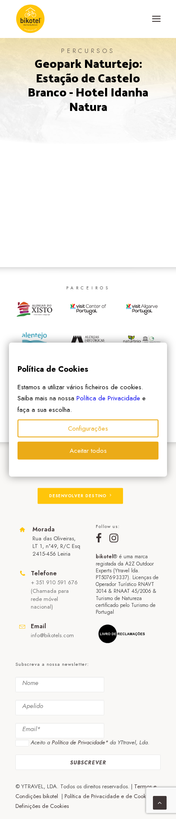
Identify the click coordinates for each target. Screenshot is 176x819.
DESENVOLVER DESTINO (77, 495)
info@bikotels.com (52, 635)
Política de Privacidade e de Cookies (109, 796)
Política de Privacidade (108, 398)
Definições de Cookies (42, 806)
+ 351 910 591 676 (54, 582)
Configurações (88, 428)
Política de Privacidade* (80, 742)
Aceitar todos (88, 450)
